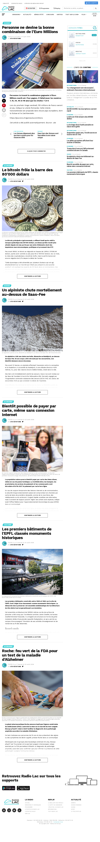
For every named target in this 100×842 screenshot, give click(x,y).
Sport (73, 809)
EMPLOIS (27, 813)
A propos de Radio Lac (32, 809)
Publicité (6, 3)
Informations (52, 809)
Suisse (73, 807)
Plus (83, 14)
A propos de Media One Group (34, 3)
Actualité (27, 14)
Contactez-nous (16, 3)
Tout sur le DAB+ (72, 14)
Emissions (16, 14)
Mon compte (92, 3)
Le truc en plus (76, 811)
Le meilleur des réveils (55, 802)
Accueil (27, 802)
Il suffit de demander (55, 805)
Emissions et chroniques (33, 805)
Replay (57, 8)
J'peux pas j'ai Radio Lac (55, 807)
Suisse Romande (76, 805)
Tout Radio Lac (53, 811)
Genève (73, 802)
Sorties (60, 14)
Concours (50, 14)
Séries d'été (38, 14)
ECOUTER (31, 8)
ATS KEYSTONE (15, 38)
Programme (45, 8)
